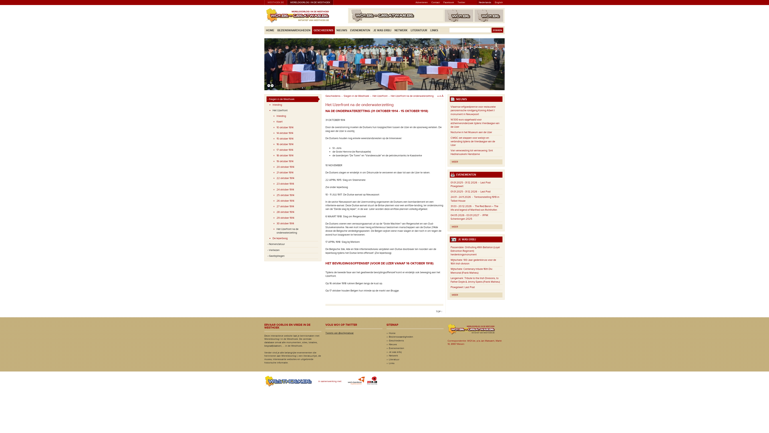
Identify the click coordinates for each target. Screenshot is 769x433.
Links (434, 30)
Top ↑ (439, 311)
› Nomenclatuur (276, 244)
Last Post (463, 287)
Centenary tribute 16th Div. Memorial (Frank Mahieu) (472, 270)
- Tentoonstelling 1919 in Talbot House (475, 198)
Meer (455, 161)
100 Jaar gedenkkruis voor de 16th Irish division (473, 261)
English (499, 2)
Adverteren (422, 2)
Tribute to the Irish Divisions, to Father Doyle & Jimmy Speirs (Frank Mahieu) (475, 280)
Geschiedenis (323, 30)
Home (270, 30)
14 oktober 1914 (285, 133)
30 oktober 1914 (285, 223)
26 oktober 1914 (285, 200)
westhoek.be (276, 2)
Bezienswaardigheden (293, 30)
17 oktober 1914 (285, 150)
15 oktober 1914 (285, 138)
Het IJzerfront (280, 110)
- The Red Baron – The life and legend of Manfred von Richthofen (474, 208)
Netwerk (401, 30)
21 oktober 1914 (285, 172)
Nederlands (485, 2)
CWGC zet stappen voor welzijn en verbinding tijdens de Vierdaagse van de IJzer (473, 141)
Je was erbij (382, 30)
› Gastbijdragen (276, 256)
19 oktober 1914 (285, 161)
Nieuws (341, 30)
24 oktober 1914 (285, 189)
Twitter (461, 2)
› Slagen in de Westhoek (281, 99)
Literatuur (419, 30)
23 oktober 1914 (285, 183)
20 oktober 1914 (285, 167)
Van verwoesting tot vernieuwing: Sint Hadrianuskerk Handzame (472, 152)
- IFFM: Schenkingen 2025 (470, 217)
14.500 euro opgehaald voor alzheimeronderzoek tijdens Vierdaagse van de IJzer (475, 123)
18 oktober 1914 (285, 155)
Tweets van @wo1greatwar (339, 333)
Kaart (280, 121)
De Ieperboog (280, 238)
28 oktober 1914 (285, 212)
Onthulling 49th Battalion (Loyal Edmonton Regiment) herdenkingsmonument (475, 251)
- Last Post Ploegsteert (471, 184)
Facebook (448, 2)
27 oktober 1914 (285, 206)
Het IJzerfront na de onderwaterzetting (287, 231)
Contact (435, 2)
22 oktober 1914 (285, 178)
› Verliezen (274, 250)
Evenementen (360, 30)
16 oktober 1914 (285, 144)
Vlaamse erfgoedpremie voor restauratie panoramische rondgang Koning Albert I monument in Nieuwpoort (473, 110)
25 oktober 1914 (285, 195)
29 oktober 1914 (285, 218)
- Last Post (471, 191)
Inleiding (277, 104)
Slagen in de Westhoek (356, 96)
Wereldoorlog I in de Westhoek (310, 2)
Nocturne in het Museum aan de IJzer (471, 132)
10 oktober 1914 (285, 127)
